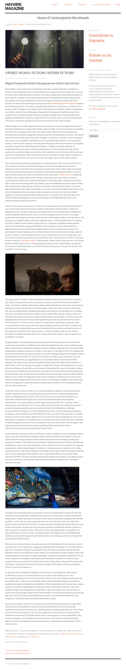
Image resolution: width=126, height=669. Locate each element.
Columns (67, 5)
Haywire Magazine (14, 6)
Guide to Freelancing (102, 5)
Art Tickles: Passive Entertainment (18, 650)
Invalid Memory (33, 636)
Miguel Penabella (22, 78)
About (54, 5)
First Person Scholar (76, 633)
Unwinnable (12, 636)
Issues (118, 5)
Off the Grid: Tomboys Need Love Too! (18, 653)
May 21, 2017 (9, 78)
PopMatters (64, 633)
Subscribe (94, 136)
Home (14, 24)
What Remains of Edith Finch (18, 642)
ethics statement (99, 109)
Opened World (41, 78)
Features (82, 5)
